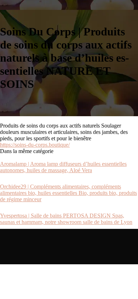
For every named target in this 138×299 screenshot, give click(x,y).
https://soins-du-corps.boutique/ (35, 145)
